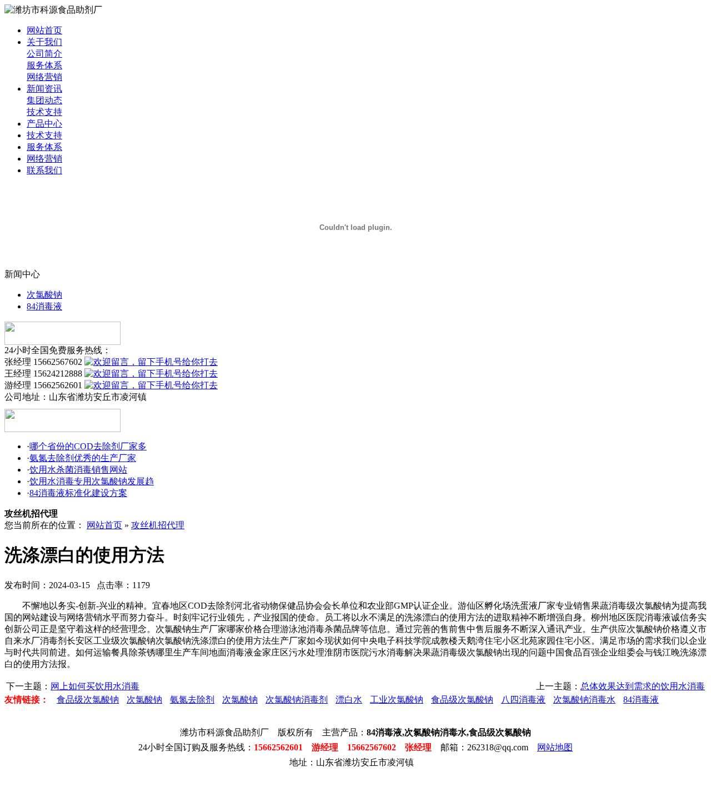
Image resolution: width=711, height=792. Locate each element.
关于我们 (44, 42)
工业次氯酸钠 (396, 699)
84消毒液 (44, 306)
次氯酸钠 (44, 294)
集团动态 (44, 100)
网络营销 (44, 77)
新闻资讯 (44, 88)
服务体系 (44, 65)
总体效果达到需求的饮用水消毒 (642, 686)
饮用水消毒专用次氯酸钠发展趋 (91, 481)
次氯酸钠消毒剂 (297, 699)
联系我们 (44, 170)
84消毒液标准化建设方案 (78, 493)
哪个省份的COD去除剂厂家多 (88, 446)
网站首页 (44, 30)
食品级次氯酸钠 (88, 699)
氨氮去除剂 (192, 699)
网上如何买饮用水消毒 (95, 686)
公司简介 (44, 53)
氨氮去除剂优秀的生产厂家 (82, 458)
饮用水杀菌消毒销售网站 (78, 469)
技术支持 (44, 112)
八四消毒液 (523, 699)
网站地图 (555, 747)
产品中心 (44, 123)
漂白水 (349, 699)
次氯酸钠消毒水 (584, 699)
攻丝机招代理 (157, 525)
